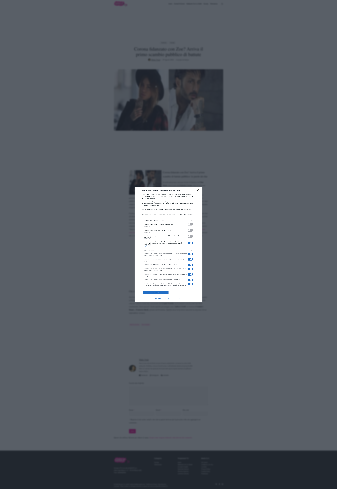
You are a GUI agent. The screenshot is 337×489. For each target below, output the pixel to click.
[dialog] (168, 244)
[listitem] (168, 220)
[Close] (199, 190)
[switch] (190, 224)
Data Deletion (158, 298)
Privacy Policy (178, 298)
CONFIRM (156, 292)
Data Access (168, 298)
